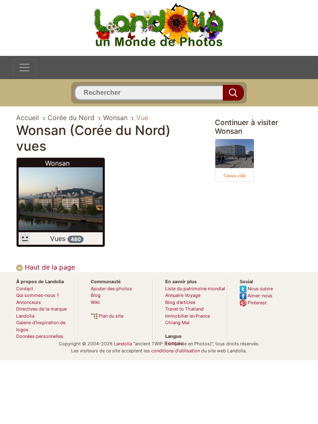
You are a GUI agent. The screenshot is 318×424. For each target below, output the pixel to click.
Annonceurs (28, 302)
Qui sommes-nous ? (37, 295)
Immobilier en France (187, 316)
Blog (96, 295)
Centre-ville (235, 175)
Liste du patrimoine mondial (195, 289)
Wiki (95, 302)
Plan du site (110, 316)
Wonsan (57, 163)
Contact (24, 289)
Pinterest (256, 303)
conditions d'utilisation (175, 351)
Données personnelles (39, 336)
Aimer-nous (259, 296)
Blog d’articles (180, 302)
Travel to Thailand (184, 309)
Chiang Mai (177, 322)
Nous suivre (259, 289)
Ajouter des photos (111, 289)
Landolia (123, 344)
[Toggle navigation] (24, 67)
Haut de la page (49, 267)
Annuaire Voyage (182, 295)
